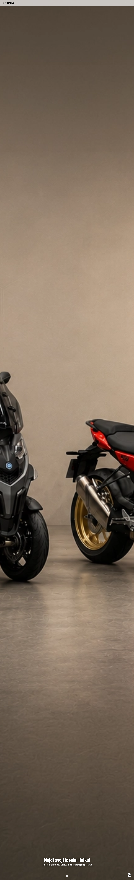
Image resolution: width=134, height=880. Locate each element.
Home (126, 3)
